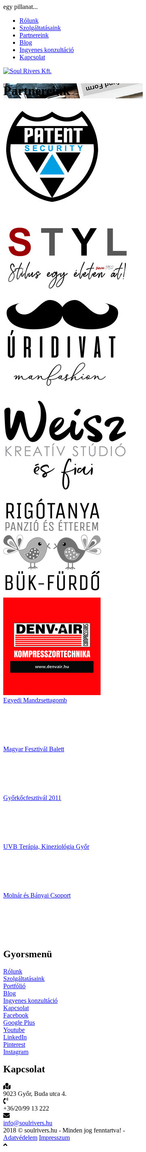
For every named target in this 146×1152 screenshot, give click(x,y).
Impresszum (54, 1137)
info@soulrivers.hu (27, 1122)
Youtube (14, 1029)
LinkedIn (15, 1037)
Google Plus (19, 1022)
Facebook (15, 1015)
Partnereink (34, 35)
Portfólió (14, 985)
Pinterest (14, 1044)
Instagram (15, 1051)
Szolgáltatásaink (40, 27)
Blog (25, 42)
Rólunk (29, 20)
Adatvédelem (20, 1137)
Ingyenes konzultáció (46, 49)
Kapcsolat (32, 57)
